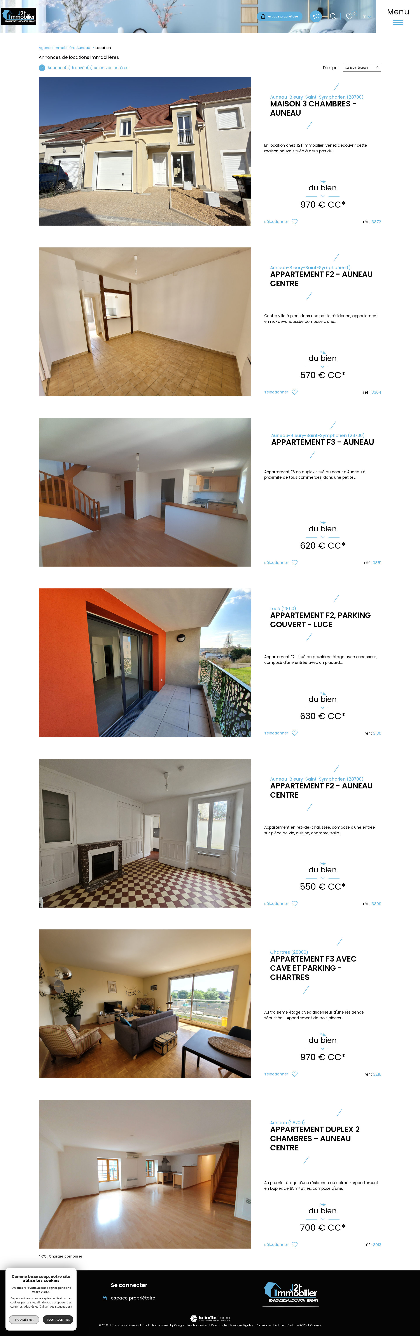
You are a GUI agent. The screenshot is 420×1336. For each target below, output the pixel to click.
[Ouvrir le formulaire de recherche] (333, 16)
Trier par (330, 67)
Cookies (315, 1325)
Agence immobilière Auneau (64, 47)
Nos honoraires (197, 1325)
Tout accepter (58, 1320)
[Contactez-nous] (316, 16)
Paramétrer (24, 1320)
